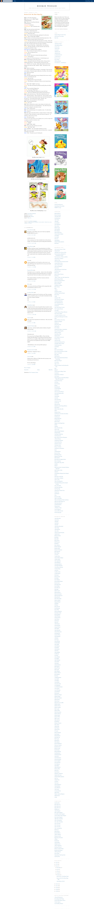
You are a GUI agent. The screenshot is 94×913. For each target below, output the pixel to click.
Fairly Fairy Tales (58, 324)
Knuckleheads (57, 387)
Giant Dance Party (58, 334)
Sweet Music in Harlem (59, 478)
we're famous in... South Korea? (60, 62)
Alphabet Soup (57, 260)
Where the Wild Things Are (60, 501)
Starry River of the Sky (59, 476)
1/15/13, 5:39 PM (31, 302)
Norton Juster (57, 729)
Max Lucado (57, 709)
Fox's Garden (57, 327)
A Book (56, 290)
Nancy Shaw (57, 226)
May (58, 871)
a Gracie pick (57, 48)
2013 (57, 866)
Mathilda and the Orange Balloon (61, 405)
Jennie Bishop (57, 641)
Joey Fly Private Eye (58, 380)
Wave (56, 495)
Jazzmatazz (57, 373)
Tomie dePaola (57, 786)
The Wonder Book (58, 504)
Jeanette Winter (57, 634)
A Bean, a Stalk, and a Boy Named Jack (62, 277)
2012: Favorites (57, 823)
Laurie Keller (57, 222)
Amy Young (57, 219)
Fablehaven (57, 323)
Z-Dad (56, 797)
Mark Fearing (57, 699)
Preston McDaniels (58, 743)
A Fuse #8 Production (59, 897)
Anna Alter (57, 531)
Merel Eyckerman (58, 712)
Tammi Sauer (57, 779)
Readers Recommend (58, 850)
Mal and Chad (57, 404)
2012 (57, 884)
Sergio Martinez (58, 767)
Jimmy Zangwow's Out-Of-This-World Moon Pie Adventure (61, 378)
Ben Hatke (56, 537)
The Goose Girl (57, 340)
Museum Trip (57, 421)
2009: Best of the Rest (59, 818)
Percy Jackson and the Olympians (61, 437)
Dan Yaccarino (57, 576)
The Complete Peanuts (59, 308)
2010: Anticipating (58, 820)
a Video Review (57, 56)
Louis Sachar (57, 688)
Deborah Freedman (58, 594)
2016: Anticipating (58, 828)
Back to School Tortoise (59, 274)
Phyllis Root (57, 740)
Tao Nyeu (56, 781)
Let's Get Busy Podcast (59, 903)
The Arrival (57, 267)
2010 (57, 887)
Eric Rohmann (57, 608)
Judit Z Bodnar (57, 660)
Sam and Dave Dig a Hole (59, 462)
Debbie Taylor (57, 227)
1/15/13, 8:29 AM (31, 281)
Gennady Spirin (57, 617)
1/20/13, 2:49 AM (31, 353)
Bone (56, 288)
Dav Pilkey (57, 578)
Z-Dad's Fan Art (57, 844)
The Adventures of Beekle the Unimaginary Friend (60, 254)
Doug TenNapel (57, 601)
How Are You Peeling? (59, 349)
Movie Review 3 (58, 807)
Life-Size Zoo (57, 390)
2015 (57, 862)
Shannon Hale (57, 768)
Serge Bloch (57, 765)
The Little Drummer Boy (59, 393)
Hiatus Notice (57, 831)
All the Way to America (59, 258)
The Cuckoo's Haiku (58, 313)
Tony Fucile (57, 789)
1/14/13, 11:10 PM (31, 267)
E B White (56, 603)
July (58, 869)
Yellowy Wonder (58, 834)
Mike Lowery (57, 718)
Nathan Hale (57, 726)
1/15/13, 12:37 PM (31, 289)
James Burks (57, 628)
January (58, 874)
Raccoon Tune (57, 453)
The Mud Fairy (57, 420)
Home (38, 369)
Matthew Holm (57, 704)
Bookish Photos (57, 832)
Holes (56, 348)
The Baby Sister (57, 271)
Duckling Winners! (58, 847)
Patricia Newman (58, 215)
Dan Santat (30, 215)
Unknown (29, 317)
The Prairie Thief (58, 445)
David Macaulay (58, 584)
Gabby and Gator (58, 332)
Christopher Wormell (58, 565)
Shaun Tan (56, 770)
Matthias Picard (57, 705)
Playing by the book (31, 349)
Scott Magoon (57, 764)
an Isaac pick (57, 46)
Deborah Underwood (58, 595)
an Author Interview (58, 54)
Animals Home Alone (59, 263)
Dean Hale (56, 589)
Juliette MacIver (58, 664)
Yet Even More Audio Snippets (60, 815)
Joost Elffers (57, 658)
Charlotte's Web (57, 297)
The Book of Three (58, 291)
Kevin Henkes (57, 674)
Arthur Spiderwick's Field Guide (60, 269)
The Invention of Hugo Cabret (60, 371)
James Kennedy (57, 630)
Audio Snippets (57, 810)
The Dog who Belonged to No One (61, 316)
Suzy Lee (56, 778)
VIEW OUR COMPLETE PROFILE (61, 29)
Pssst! (56, 450)
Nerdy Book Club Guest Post (60, 855)
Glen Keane (57, 620)
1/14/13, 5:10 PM (31, 257)
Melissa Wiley (57, 710)
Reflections (57, 829)
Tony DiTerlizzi (57, 224)
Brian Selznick (57, 551)
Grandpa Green (57, 338)
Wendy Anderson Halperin (59, 794)
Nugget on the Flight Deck (59, 423)
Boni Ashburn (57, 545)
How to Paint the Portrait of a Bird (61, 351)
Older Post (51, 369)
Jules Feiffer (57, 661)
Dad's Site (56, 37)
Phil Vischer (57, 738)
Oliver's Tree (57, 429)
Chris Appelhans (58, 560)
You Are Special (58, 509)
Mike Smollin (57, 720)
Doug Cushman (57, 600)
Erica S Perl (57, 609)
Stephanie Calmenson (59, 773)
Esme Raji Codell (58, 612)
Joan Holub (57, 647)
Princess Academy (58, 446)
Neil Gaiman (57, 727)
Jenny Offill (57, 644)
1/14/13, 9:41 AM (31, 235)
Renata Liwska (57, 748)
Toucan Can (57, 492)
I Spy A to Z (57, 363)
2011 (57, 885)
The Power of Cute (58, 443)
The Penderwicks (58, 435)
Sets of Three (57, 59)
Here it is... (30, 217)
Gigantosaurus (57, 335)
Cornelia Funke (57, 568)
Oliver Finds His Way (58, 427)
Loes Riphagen (57, 685)
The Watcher (57, 493)
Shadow (56, 465)
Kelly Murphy (57, 230)
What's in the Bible (58, 498)
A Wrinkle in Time (58, 507)
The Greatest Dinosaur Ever (60, 342)
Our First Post (57, 803)
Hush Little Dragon (58, 360)
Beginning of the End (59, 837)
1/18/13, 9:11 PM (31, 346)
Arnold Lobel (57, 534)
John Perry (56, 650)
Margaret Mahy (57, 696)
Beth (28, 260)
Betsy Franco (57, 540)
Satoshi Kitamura (58, 757)
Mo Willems (57, 721)
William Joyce (57, 795)
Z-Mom (56, 839)
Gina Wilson (57, 619)
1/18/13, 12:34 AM (31, 331)
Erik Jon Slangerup (58, 611)
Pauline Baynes (57, 735)
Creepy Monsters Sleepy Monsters (61, 312)
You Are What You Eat (59, 510)
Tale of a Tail (57, 479)
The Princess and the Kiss (59, 448)
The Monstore (57, 416)
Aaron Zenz (57, 520)
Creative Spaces (57, 902)
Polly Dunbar (57, 742)
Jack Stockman (57, 625)
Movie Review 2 (58, 806)
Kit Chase (56, 675)
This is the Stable (58, 485)
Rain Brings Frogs (58, 454)
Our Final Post (57, 856)
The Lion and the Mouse (59, 391)
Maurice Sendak (58, 707)
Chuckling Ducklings (59, 301)
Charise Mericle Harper (59, 234)
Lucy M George (57, 690)
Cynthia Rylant (57, 573)
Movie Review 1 (58, 804)
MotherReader (30, 305)
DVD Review (57, 809)
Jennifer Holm (57, 642)
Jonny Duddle (57, 657)
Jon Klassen (57, 653)
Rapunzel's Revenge (58, 456)
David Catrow (57, 583)
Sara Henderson (57, 218)
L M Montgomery (58, 677)
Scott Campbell (57, 760)
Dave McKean (57, 579)
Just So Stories (57, 383)
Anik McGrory (57, 529)
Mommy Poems (57, 412)
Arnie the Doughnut (58, 266)
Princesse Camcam (58, 745)
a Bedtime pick (57, 53)
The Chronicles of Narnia (59, 299)
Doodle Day (57, 840)
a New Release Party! (58, 45)
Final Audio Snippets (58, 817)
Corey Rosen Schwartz (31, 213)
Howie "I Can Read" (58, 353)
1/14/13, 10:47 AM (31, 243)
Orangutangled (57, 432)
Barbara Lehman (58, 535)
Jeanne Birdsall (57, 636)
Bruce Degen (57, 553)
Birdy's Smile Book (58, 282)
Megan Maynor (30, 246)
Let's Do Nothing (58, 388)
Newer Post (26, 369)
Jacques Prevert (57, 627)
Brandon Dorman (58, 546)
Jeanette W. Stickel (30, 325)
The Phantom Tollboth (59, 440)
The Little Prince (58, 399)
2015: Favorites (57, 826)
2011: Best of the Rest (59, 821)
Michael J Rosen (58, 713)
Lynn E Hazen (57, 691)
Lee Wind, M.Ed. (30, 292)
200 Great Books (58, 61)
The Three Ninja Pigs (58, 487)
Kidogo (56, 385)
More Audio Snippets (59, 812)
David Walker (57, 586)
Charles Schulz (57, 559)
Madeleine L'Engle (58, 694)
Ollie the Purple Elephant (59, 431)
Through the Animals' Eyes (60, 490)
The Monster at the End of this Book (61, 413)
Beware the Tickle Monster (60, 280)
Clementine (57, 305)
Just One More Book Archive (60, 900)
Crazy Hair (57, 310)
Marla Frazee (57, 701)
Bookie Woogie (47, 6)
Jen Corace (57, 639)
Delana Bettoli (57, 597)
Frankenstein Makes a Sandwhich (61, 329)
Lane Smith (57, 237)
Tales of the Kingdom (59, 481)
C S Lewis (56, 554)
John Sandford (57, 229)
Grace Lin (56, 238)
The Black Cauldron (58, 285)
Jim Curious (57, 376)
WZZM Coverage (58, 207)
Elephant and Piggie (58, 321)
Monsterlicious (57, 415)
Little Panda (57, 396)
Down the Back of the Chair (60, 319)
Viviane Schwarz (58, 790)
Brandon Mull (57, 548)
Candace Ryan (57, 556)
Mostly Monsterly (58, 418)
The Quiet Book (58, 451)
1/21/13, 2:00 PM (31, 364)
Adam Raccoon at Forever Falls (60, 252)
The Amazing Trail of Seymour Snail (61, 261)
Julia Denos (57, 663)
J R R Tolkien (57, 623)
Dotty (56, 318)
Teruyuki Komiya (58, 784)
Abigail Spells (57, 250)
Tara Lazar (29, 356)
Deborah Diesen (57, 213)
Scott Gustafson (57, 762)
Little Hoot (57, 394)
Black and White (58, 283)
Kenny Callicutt (58, 672)
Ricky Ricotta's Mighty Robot (60, 459)
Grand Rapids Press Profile (59, 206)
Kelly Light (57, 669)
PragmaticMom (30, 270)
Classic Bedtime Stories (59, 304)
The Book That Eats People (60, 293)
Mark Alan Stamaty (58, 697)
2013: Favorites (57, 825)
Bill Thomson (57, 542)
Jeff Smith (56, 638)
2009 (57, 889)
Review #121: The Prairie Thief (62, 876)
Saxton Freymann (58, 759)
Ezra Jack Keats (57, 614)
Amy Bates (57, 523)
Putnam (32, 216)
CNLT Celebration (58, 845)
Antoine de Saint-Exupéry (59, 532)
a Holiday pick (57, 51)
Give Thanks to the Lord (59, 337)
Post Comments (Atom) (33, 372)
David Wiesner (57, 587)
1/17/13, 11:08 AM (31, 314)
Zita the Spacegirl (58, 512)
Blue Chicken (57, 286)
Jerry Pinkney (57, 646)
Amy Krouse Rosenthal (59, 526)
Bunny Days (57, 294)
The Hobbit (57, 346)
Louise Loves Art (58, 401)
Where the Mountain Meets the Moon (62, 499)
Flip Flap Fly (57, 326)
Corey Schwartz (30, 229)
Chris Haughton (57, 562)
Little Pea (56, 398)
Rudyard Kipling (58, 751)
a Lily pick (57, 50)
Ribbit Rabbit (57, 457)
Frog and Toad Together (59, 330)
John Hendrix (57, 240)
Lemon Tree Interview (59, 204)
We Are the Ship (58, 496)
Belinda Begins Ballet (59, 279)
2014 (57, 864)
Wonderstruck (57, 506)
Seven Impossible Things (59, 898)
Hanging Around (58, 836)
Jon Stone (56, 655)
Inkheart (56, 369)
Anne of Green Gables (59, 264)
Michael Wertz (57, 716)
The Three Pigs (57, 488)
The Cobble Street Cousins (60, 307)
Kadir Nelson (57, 666)
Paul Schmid (57, 734)
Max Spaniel (57, 407)
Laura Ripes (57, 235)
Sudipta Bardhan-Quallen (59, 241)
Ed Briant (56, 605)
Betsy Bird (57, 538)
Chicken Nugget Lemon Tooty (60, 34)
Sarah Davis (57, 756)
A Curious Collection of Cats (60, 315)
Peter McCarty (57, 737)
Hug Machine (57, 356)
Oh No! (56, 424)
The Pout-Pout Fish (58, 442)
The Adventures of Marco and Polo (61, 256)
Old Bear (56, 426)
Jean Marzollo (57, 633)
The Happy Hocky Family (59, 343)
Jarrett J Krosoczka (58, 232)
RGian (28, 284)
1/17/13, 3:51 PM (31, 322)
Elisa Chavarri (57, 606)
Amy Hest (56, 524)
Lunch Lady (57, 402)
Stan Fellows (57, 772)
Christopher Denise (58, 564)
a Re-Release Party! (58, 43)
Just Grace (56, 382)
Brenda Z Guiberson (58, 549)
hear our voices (57, 57)
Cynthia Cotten (57, 571)
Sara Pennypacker (58, 754)
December (59, 867)
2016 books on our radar (59, 36)
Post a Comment (27, 367)
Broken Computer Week (59, 848)
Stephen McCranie (58, 775)
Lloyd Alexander (58, 683)
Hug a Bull (57, 354)
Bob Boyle (57, 543)
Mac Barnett (57, 693)
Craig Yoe (56, 570)
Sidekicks (56, 471)
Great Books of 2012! (61, 881)
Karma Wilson (57, 668)
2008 (57, 891)
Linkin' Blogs (57, 842)
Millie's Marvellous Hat (59, 409)
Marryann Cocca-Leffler (59, 702)
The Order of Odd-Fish (59, 434)
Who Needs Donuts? (58, 503)
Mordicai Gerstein (58, 723)
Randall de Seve (58, 746)
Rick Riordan (57, 749)
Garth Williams (57, 616)
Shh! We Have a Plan (58, 470)
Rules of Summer (58, 461)
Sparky (56, 474)
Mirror (56, 410)
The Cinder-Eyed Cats (59, 302)
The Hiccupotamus (58, 345)
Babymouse (57, 272)
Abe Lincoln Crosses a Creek (60, 249)
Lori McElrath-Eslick (58, 686)
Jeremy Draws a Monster (59, 374)
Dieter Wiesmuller (58, 598)
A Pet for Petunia (58, 438)
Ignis (55, 368)
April (58, 873)
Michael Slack (57, 715)
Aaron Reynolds (58, 216)
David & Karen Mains (59, 581)
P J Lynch (56, 731)
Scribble (56, 464)
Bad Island (57, 275)
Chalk (56, 296)
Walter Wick (57, 792)
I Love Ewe (57, 362)
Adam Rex (56, 221)
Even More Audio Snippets (60, 814)
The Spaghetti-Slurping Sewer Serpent (62, 473)
